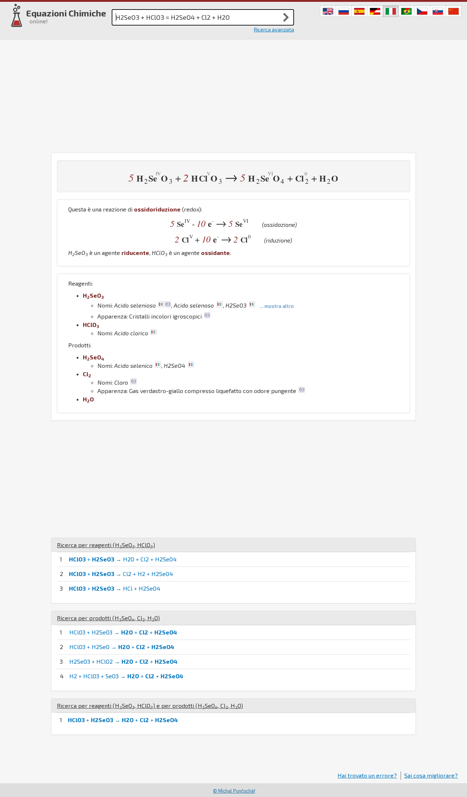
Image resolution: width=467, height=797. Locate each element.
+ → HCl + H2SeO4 (114, 588)
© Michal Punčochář (234, 791)
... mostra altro (277, 306)
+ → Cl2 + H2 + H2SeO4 (121, 573)
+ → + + (123, 719)
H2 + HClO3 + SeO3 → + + (126, 675)
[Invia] (286, 17)
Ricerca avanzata (274, 29)
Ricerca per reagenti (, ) (106, 544)
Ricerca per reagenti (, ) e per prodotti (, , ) (150, 705)
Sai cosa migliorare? (431, 775)
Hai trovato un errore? (367, 775)
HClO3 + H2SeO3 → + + (123, 632)
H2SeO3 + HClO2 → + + (123, 661)
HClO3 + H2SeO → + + (121, 646)
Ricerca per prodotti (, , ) (108, 617)
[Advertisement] (233, 94)
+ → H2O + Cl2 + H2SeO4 (123, 559)
